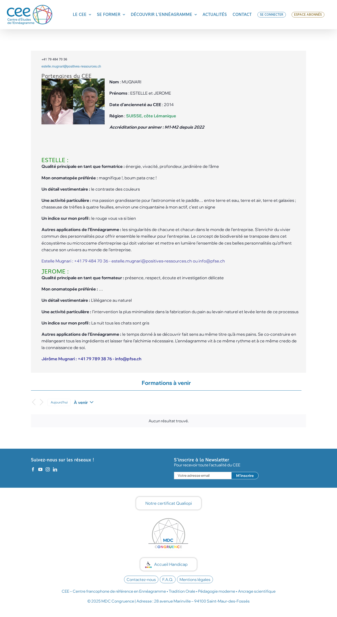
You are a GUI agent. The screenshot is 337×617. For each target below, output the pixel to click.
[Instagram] (48, 469)
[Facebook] (33, 469)
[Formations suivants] (41, 402)
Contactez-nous (141, 579)
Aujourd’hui (59, 402)
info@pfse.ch (212, 261)
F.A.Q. (167, 579)
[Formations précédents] (33, 402)
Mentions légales (195, 579)
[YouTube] (40, 469)
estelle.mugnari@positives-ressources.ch (71, 66)
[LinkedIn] (55, 469)
